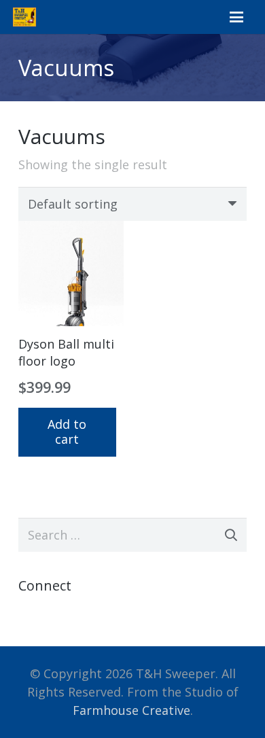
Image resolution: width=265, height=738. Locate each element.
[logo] (24, 17)
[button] (236, 17)
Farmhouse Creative (131, 710)
